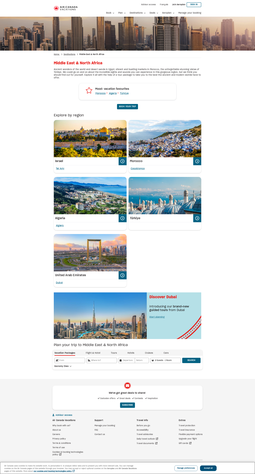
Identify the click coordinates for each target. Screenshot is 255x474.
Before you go (143, 426)
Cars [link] (166, 353)
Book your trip (127, 106)
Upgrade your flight (188, 439)
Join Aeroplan (178, 5)
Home (57, 54)
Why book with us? (61, 426)
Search (191, 360)
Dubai (59, 283)
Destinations (69, 54)
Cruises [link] (149, 353)
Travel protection (187, 426)
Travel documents (145, 443)
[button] (110, 13)
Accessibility (142, 430)
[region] (127, 468)
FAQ (96, 430)
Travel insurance (187, 430)
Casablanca (138, 168)
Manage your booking (189, 13)
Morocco (100, 93)
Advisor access (148, 5)
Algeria (113, 93)
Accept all (208, 468)
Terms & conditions (61, 443)
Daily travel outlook (146, 439)
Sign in (195, 4)
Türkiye (124, 93)
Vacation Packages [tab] (64, 353)
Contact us (100, 434)
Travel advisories (145, 434)
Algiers (60, 225)
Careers (56, 434)
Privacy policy (59, 439)
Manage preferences (186, 468)
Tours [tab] (114, 353)
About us (56, 430)
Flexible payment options (191, 434)
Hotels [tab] (131, 353)
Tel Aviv (60, 168)
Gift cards (184, 443)
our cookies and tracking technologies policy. (53, 471)
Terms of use (58, 448)
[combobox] (69, 360)
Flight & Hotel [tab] (93, 353)
